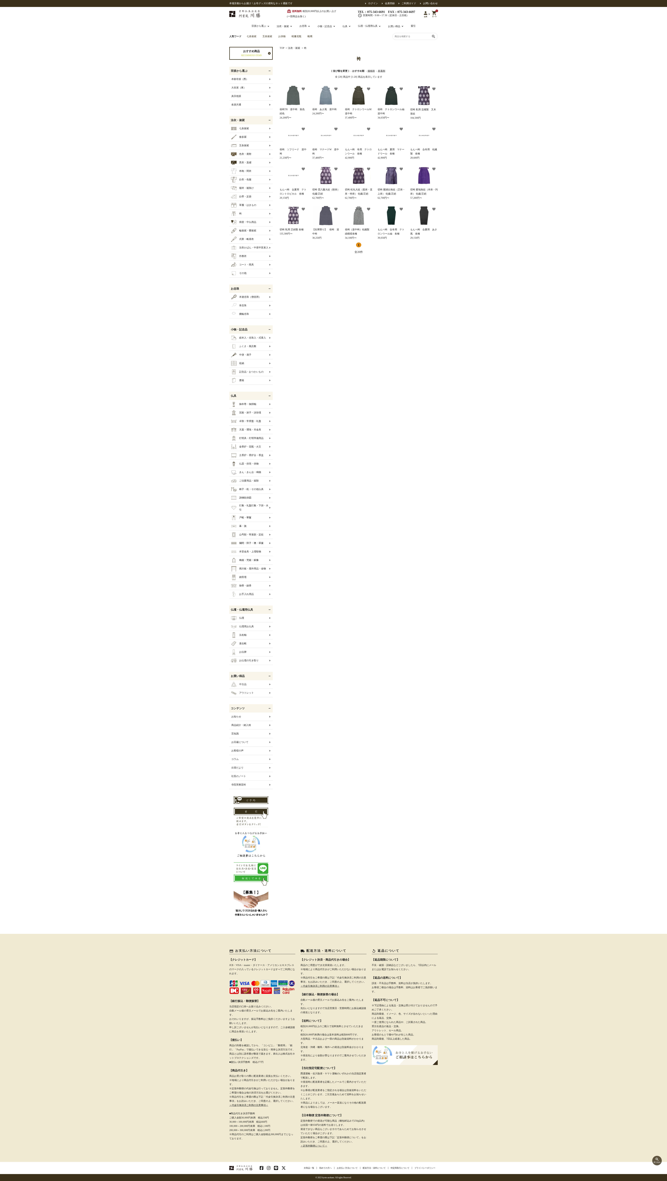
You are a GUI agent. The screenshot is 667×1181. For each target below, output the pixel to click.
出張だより (237, 767)
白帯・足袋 (245, 196)
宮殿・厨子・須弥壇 (250, 412)
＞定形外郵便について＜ (313, 1146)
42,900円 (358, 153)
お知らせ (236, 716)
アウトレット (246, 693)
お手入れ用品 (246, 594)
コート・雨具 (246, 264)
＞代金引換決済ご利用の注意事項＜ (248, 1105)
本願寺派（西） (239, 79)
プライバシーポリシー (424, 1168)
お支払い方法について (347, 1168)
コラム (235, 759)
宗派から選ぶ (259, 26)
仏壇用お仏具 (246, 626)
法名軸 (242, 635)
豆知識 (235, 733)
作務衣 (242, 256)
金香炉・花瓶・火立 (250, 446)
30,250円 (325, 233)
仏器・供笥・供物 (249, 463)
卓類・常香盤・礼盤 (250, 421)
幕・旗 (242, 526)
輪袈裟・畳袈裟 (247, 230)
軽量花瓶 (296, 36)
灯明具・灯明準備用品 (251, 438)
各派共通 (236, 104)
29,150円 (293, 193)
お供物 (282, 36)
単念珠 (242, 305)
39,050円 (391, 233)
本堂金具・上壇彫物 (250, 551)
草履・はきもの (247, 205)
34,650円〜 (391, 113)
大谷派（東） (238, 87)
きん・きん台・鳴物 (250, 472)
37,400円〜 (358, 113)
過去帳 (242, 643)
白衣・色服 (245, 179)
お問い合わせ (430, 3)
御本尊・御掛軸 (247, 404)
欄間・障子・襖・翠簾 (251, 543)
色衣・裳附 (245, 154)
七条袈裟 (251, 36)
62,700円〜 (326, 193)
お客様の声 (237, 750)
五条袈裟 (267, 36)
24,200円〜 (293, 113)
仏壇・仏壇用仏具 (367, 26)
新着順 (381, 71)
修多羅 (242, 137)
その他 (242, 273)
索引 (413, 26)
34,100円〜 (358, 233)
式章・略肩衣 (246, 239)
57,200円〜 (424, 193)
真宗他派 (236, 96)
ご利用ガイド (409, 3)
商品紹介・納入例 (241, 725)
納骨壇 (242, 577)
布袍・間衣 (245, 171)
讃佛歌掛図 (245, 497)
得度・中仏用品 (247, 222)
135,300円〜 (292, 231)
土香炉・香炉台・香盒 (251, 455)
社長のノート (238, 776)
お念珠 (303, 26)
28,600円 (423, 153)
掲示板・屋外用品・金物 (252, 568)
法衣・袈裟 (294, 48)
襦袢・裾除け (246, 188)
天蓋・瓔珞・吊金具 (250, 429)
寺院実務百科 (238, 784)
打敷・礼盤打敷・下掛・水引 (253, 507)
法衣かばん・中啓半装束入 (253, 247)
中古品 (242, 684)
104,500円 (423, 113)
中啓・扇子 (245, 354)
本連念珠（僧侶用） (250, 297)
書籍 (241, 380)
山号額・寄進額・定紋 (251, 534)
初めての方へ (325, 1168)
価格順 (371, 71)
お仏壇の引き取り (249, 660)
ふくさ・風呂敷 (247, 346)
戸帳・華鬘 (245, 517)
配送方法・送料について (374, 1168)
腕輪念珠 (244, 314)
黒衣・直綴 (245, 162)
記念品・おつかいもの (251, 372)
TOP (282, 48)
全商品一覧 (309, 1168)
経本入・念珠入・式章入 (252, 337)
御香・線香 (245, 585)
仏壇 (241, 618)
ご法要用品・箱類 (249, 480)
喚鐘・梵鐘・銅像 (249, 560)
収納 (241, 363)
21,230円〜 (293, 153)
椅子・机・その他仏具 (251, 489)
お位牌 (242, 652)
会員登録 (390, 3)
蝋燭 (309, 36)
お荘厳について (239, 742)
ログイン (373, 3)
